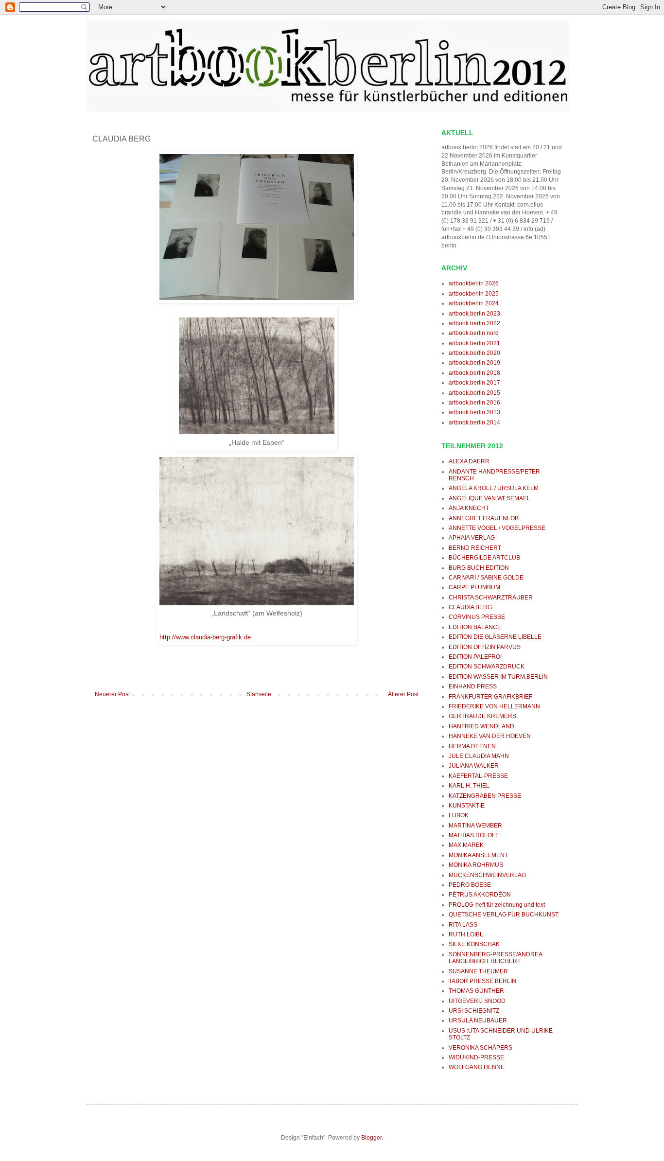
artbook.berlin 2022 (474, 323)
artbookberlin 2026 (474, 283)
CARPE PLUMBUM (474, 587)
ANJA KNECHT (469, 508)
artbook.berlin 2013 (474, 412)
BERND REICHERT (475, 548)
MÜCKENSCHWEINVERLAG (487, 875)
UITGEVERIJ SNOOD (477, 1001)
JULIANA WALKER (474, 765)
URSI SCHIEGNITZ (474, 1010)
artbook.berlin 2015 (474, 392)
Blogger (371, 1137)
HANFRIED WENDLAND (481, 726)
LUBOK (459, 815)
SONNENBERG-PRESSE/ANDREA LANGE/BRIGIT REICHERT (495, 958)
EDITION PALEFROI (475, 656)
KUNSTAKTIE (467, 805)
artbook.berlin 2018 (474, 372)
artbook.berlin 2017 (474, 382)
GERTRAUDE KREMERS (482, 716)
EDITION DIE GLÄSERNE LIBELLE (495, 636)
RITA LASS (463, 924)
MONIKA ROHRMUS (476, 865)
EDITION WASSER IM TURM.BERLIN (498, 676)
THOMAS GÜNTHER (476, 990)
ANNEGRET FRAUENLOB (484, 518)
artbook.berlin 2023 (474, 313)
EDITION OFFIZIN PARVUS (485, 647)
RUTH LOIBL (466, 934)
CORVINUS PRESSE (477, 617)
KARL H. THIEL (469, 785)
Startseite (258, 694)
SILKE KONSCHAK (474, 944)
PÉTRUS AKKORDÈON (480, 894)
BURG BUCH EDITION (479, 567)
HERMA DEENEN (472, 746)
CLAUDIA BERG (470, 607)
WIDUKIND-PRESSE (476, 1057)
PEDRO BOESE (470, 884)
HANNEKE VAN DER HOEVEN (490, 736)
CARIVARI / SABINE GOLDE (486, 577)
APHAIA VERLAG (472, 537)
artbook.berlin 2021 (474, 343)
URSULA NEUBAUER (478, 1020)
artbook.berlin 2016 (474, 402)
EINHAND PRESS (473, 686)
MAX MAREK (466, 845)
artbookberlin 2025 (474, 293)
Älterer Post (403, 694)
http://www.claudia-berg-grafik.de (205, 637)
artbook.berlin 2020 (474, 353)
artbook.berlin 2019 (474, 362)
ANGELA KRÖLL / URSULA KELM (494, 488)
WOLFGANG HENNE (477, 1067)
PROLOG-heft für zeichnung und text (497, 904)
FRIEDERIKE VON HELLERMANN (494, 706)
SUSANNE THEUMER (478, 971)
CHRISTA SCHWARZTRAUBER (491, 597)
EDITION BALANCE (475, 627)
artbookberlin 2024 (474, 303)
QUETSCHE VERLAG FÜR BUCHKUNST (504, 914)
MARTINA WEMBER (475, 825)
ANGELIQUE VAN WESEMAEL (489, 498)
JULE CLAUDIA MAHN (479, 756)
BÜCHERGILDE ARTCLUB (484, 557)
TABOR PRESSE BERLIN (482, 981)
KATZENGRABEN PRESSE (485, 795)
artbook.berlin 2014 (474, 422)
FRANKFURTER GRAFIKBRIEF (490, 696)
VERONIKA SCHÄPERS (480, 1047)
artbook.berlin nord (474, 333)
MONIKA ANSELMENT (478, 855)
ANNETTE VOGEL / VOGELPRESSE (497, 528)
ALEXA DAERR (469, 461)
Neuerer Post (112, 694)
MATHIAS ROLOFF (474, 835)
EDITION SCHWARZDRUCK (486, 666)
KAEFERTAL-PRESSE (478, 776)
